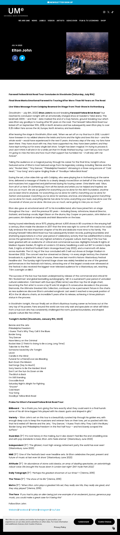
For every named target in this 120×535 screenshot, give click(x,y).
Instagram (44, 509)
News (34, 20)
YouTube (56, 509)
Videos (51, 20)
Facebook (24, 509)
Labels (42, 20)
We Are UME (24, 20)
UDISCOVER (71, 20)
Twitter (33, 509)
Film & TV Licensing (89, 20)
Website (13, 509)
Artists (60, 20)
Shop (103, 20)
